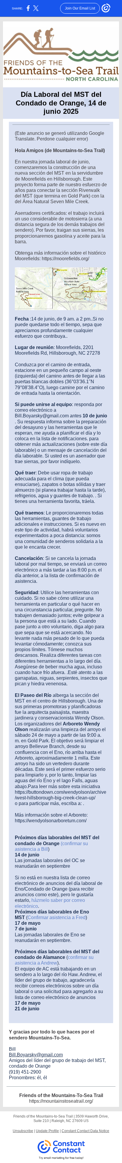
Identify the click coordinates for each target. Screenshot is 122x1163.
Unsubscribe (23, 1131)
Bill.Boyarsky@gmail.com (36, 1054)
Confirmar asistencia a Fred (57, 917)
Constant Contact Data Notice (85, 1131)
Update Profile (47, 1131)
